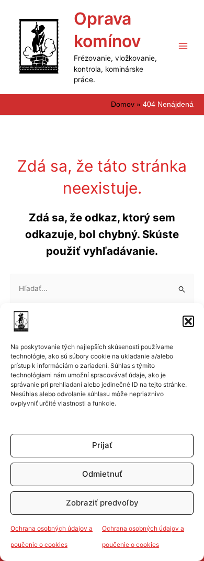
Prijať (102, 445)
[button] (188, 321)
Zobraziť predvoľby (102, 503)
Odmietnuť (102, 474)
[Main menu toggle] (183, 46)
